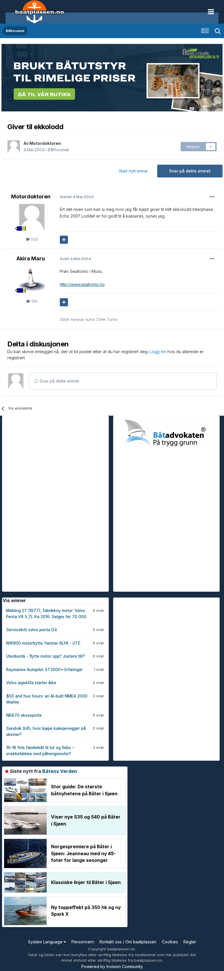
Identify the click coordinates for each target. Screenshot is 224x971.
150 (33, 301)
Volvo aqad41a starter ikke (31, 682)
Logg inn (158, 351)
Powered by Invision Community (112, 966)
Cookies (170, 941)
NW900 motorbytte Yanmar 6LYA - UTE (43, 643)
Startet (77, 196)
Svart (75, 258)
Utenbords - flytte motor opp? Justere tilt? (45, 656)
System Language (46, 941)
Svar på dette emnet (190, 170)
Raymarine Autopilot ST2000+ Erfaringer (44, 669)
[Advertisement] (46, 503)
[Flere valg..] (212, 196)
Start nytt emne (133, 170)
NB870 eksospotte (24, 715)
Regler (189, 941)
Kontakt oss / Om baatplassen (127, 941)
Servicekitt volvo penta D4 (31, 629)
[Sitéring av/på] (64, 240)
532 (34, 239)
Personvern (82, 941)
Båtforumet (58, 149)
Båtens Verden (59, 771)
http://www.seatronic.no (82, 284)
